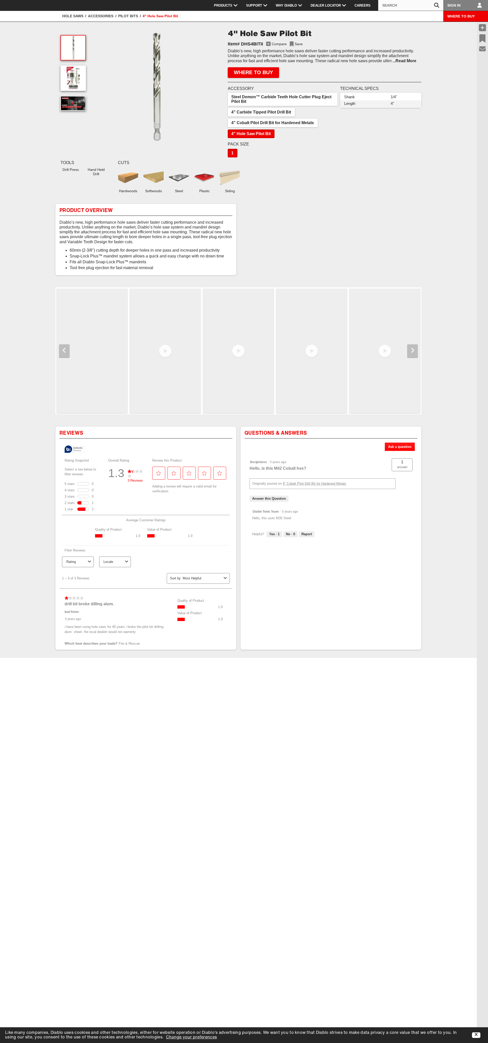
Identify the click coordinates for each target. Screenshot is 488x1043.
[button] (155, 86)
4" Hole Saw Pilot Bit (251, 134)
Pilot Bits (128, 16)
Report (306, 534)
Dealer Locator (326, 5)
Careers (363, 5)
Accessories (100, 16)
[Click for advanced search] (436, 5)
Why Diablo (286, 5)
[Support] (482, 49)
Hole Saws (72, 16)
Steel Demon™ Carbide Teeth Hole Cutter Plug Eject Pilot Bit (281, 99)
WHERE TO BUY (461, 16)
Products (223, 5)
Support (254, 5)
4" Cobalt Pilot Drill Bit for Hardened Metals (272, 123)
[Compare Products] (482, 27)
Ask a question (399, 447)
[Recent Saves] (482, 38)
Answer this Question (269, 498)
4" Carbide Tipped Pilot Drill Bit (261, 112)
